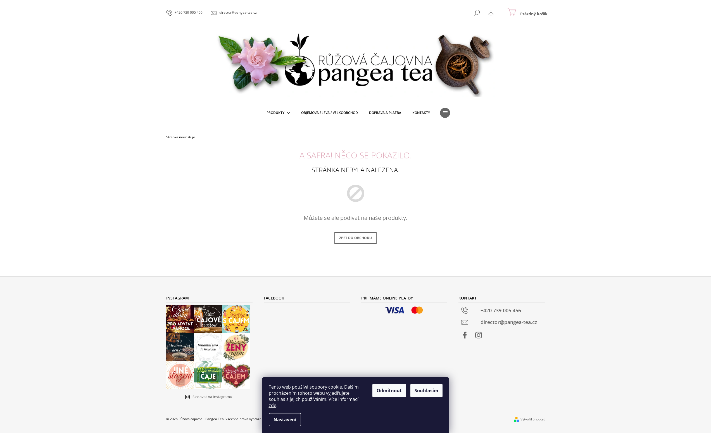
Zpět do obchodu (355, 237)
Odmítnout (389, 390)
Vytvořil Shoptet (532, 419)
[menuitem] (278, 113)
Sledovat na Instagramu (212, 396)
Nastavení (285, 420)
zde (272, 405)
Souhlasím (426, 390)
